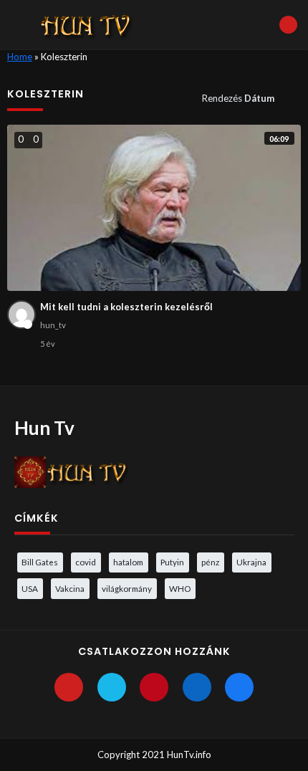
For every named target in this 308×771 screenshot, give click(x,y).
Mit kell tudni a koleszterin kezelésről (126, 306)
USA (29, 588)
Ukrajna (251, 562)
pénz (210, 562)
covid (85, 562)
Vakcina (70, 588)
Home (19, 56)
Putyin (172, 562)
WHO (180, 588)
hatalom (128, 562)
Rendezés (238, 98)
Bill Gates (39, 562)
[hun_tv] (21, 314)
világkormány (127, 588)
